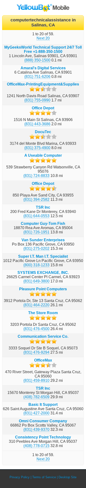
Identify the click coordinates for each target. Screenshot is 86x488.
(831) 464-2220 (36, 305)
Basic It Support (43, 404)
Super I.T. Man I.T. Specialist (43, 256)
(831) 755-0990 (37, 100)
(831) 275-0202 (36, 249)
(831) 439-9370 (36, 430)
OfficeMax (43, 360)
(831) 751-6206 (37, 77)
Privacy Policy (20, 477)
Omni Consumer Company (43, 421)
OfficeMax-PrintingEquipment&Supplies (43, 84)
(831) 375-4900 (37, 148)
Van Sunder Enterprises (43, 240)
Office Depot (43, 108)
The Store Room (43, 313)
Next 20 (43, 38)
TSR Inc (43, 207)
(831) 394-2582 (36, 199)
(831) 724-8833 (36, 176)
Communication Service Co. (43, 336)
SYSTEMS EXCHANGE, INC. (43, 273)
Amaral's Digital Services (43, 68)
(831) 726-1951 (36, 232)
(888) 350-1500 (37, 60)
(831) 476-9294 (36, 352)
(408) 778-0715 (36, 446)
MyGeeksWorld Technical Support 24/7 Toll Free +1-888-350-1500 (43, 49)
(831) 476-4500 (36, 329)
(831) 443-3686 (37, 124)
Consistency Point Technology (43, 437)
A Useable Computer (43, 155)
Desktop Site (67, 477)
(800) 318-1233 (36, 265)
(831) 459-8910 (36, 380)
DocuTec (43, 132)
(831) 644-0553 (36, 216)
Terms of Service (44, 477)
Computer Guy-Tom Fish (43, 223)
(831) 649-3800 (36, 281)
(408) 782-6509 (36, 397)
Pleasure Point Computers (43, 289)
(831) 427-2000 (36, 413)
